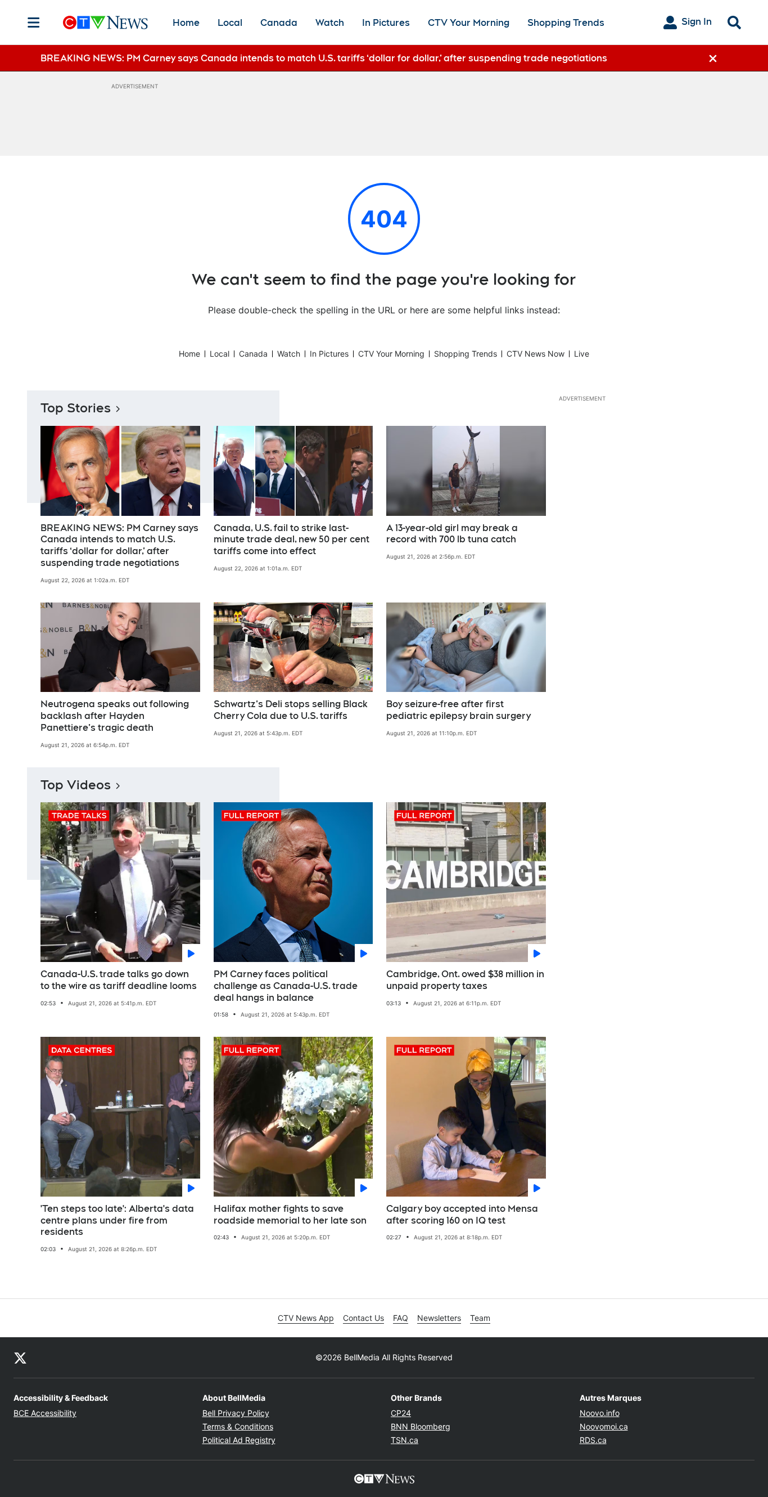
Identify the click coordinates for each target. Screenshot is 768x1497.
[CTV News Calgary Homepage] (105, 22)
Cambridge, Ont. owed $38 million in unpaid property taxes (465, 980)
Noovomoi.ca (604, 1426)
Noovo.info (600, 1413)
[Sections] (33, 22)
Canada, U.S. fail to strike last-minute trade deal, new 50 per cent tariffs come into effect (291, 540)
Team (480, 1318)
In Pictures (386, 22)
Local (230, 22)
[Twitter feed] (20, 1357)
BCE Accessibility (44, 1413)
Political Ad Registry (238, 1440)
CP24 (401, 1413)
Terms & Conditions (237, 1426)
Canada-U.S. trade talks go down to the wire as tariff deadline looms (118, 980)
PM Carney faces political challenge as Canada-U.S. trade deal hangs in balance (286, 986)
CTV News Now (535, 353)
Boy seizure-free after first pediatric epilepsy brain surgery (458, 710)
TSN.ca (404, 1440)
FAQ (400, 1318)
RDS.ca (593, 1440)
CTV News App (306, 1318)
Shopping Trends (565, 22)
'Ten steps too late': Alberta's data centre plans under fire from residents (117, 1220)
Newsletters (439, 1318)
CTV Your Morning (468, 22)
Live (581, 353)
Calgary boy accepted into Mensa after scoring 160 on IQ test (462, 1214)
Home (186, 22)
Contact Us (363, 1318)
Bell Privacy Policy (235, 1413)
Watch (329, 22)
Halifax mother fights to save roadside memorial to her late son (290, 1214)
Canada (278, 22)
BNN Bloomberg (420, 1426)
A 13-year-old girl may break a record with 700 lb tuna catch (452, 534)
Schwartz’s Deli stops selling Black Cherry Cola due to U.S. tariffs (291, 710)
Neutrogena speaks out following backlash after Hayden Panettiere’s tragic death (114, 716)
